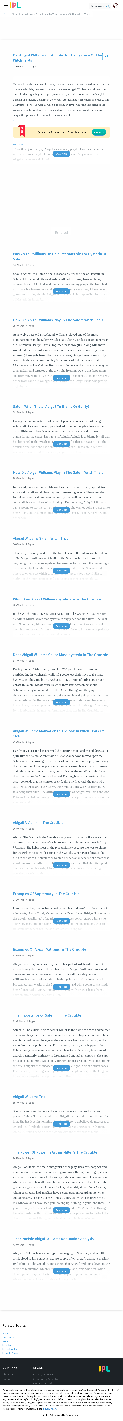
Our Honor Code (43, 1383)
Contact (7, 1379)
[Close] (117, 1390)
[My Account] (117, 5)
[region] (61, 1403)
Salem (5, 1341)
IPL (4, 14)
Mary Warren (8, 1345)
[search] (107, 6)
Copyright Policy (43, 1374)
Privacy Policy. (50, 1408)
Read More (61, 291)
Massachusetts (9, 1349)
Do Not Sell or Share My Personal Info (60, 1415)
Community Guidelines (47, 1379)
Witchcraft (7, 1333)
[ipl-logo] (15, 7)
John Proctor (8, 1337)
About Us (8, 1374)
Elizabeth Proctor (10, 1353)
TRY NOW (99, 132)
